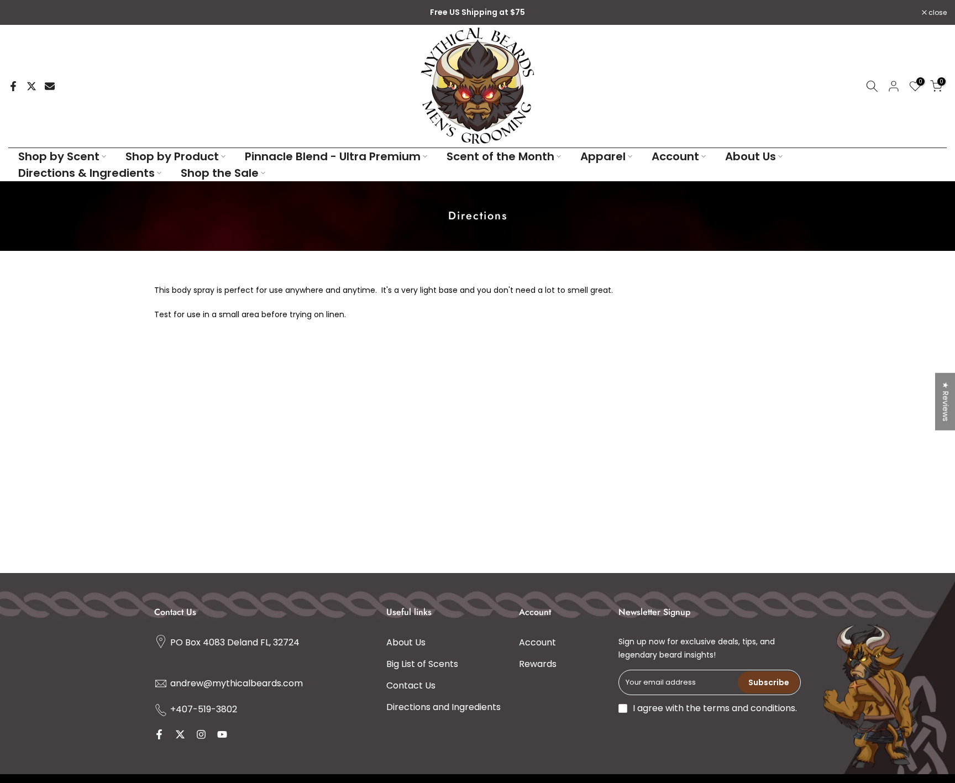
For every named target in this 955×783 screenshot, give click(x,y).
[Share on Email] (50, 86)
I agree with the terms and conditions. (715, 708)
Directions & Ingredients (86, 173)
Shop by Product (172, 156)
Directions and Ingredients (443, 707)
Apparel (603, 156)
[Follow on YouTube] (222, 734)
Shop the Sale (220, 173)
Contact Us (410, 685)
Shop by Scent (58, 156)
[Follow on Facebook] (159, 734)
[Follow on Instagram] (201, 734)
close (23, 12)
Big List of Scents (422, 664)
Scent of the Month (500, 156)
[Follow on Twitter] (180, 734)
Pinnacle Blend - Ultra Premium (333, 156)
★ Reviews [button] (945, 401)
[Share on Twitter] (31, 86)
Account (675, 156)
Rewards (538, 664)
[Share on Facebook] (13, 86)
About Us (750, 156)
